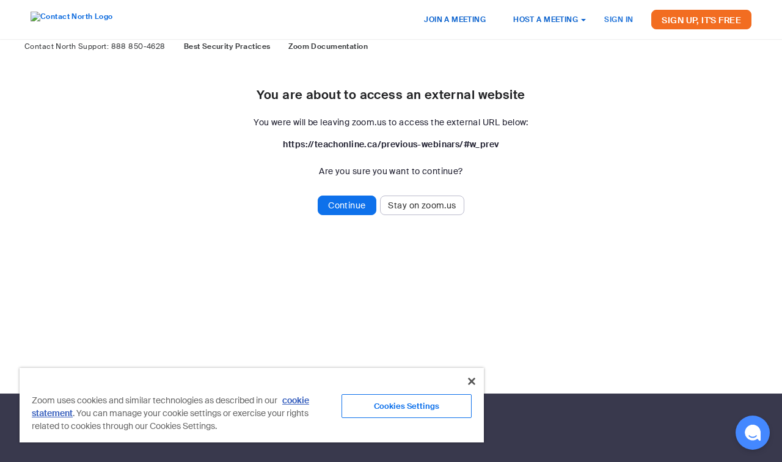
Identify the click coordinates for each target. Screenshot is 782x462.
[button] (753, 433)
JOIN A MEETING (455, 19)
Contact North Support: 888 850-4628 (95, 46)
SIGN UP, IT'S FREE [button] (701, 20)
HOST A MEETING (546, 19)
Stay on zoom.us (422, 205)
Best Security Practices (227, 46)
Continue (346, 205)
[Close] (471, 381)
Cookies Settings (406, 406)
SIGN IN (618, 19)
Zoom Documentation (328, 46)
